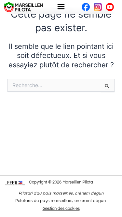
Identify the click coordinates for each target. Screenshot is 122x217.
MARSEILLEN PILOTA (29, 7)
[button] (60, 7)
